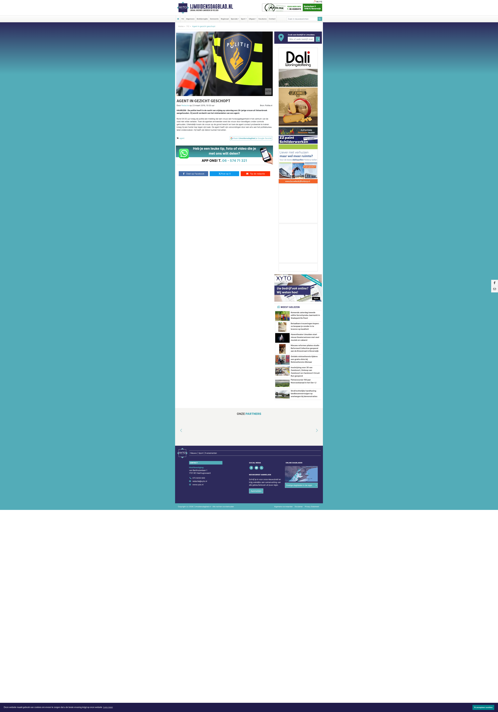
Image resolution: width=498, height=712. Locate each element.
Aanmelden (256, 491)
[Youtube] (256, 468)
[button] (178, 430)
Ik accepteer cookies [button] (483, 707)
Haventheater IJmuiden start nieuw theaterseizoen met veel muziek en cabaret (305, 337)
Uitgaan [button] (252, 19)
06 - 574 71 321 (234, 161)
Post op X (226, 173)
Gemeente (214, 19)
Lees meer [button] (108, 707)
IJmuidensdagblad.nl (211, 6)
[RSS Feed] (261, 468)
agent (181, 138)
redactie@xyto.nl (199, 481)
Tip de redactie (257, 173)
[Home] (178, 19)
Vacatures (262, 19)
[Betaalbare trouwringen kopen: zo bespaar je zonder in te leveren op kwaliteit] (282, 327)
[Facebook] (251, 468)
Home (181, 26)
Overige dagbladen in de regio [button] (299, 485)
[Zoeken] (320, 19)
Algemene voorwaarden (283, 507)
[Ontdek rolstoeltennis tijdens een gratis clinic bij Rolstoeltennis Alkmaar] (282, 360)
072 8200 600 (198, 478)
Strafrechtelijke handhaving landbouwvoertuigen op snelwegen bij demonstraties (304, 393)
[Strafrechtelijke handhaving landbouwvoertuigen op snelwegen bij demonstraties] (282, 394)
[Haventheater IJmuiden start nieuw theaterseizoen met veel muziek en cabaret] (282, 338)
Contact (272, 19)
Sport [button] (243, 19)
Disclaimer (299, 507)
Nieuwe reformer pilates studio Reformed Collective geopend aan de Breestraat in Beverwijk (305, 348)
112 (182, 19)
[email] (494, 289)
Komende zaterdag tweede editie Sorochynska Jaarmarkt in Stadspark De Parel (305, 315)
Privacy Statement (312, 507)
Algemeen (190, 19)
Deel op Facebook (195, 173)
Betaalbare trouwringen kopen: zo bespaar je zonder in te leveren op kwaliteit (305, 326)
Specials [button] (234, 19)
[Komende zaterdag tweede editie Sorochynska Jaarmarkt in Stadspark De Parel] (282, 316)
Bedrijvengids (202, 19)
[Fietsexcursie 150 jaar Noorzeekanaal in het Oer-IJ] (282, 383)
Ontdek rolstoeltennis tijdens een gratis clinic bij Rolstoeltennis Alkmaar (304, 359)
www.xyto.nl (197, 484)
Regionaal (225, 19)
